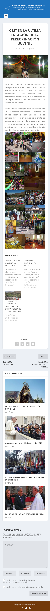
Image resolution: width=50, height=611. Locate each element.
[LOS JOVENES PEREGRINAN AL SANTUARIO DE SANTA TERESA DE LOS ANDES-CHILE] (13, 295)
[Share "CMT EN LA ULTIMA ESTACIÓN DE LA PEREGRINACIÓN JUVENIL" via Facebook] (17, 344)
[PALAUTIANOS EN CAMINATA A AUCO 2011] (14, 272)
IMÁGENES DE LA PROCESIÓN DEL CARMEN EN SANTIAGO (25, 478)
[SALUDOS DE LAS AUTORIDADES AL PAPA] (25, 498)
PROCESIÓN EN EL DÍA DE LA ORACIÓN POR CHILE (23, 407)
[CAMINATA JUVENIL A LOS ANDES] (33, 274)
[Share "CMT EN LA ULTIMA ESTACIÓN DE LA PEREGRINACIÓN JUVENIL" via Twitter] (22, 344)
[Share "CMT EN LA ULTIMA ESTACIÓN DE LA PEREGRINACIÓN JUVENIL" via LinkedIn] (27, 344)
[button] (18, 142)
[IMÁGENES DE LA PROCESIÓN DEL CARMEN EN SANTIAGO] (25, 462)
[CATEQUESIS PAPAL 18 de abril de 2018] (25, 428)
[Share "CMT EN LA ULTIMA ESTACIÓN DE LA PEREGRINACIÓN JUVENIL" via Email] (32, 344)
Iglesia (31, 48)
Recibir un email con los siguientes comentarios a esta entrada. (19, 581)
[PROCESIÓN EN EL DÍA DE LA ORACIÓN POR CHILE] (25, 391)
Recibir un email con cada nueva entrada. (24, 587)
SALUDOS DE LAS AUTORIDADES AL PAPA (24, 514)
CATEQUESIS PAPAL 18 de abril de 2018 (23, 443)
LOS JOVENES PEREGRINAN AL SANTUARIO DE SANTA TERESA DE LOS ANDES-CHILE (13, 306)
